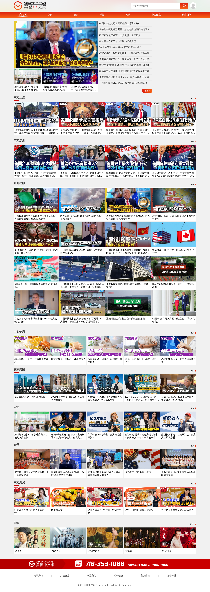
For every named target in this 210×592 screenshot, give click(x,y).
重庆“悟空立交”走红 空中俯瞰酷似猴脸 (125, 318)
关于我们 (38, 575)
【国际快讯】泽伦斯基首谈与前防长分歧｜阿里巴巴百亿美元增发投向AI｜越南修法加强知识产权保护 (128, 253)
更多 (147, 91)
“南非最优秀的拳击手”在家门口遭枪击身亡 (120, 47)
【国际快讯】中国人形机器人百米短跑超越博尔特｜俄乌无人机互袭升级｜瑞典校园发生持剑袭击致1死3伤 (82, 287)
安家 (76, 14)
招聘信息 (118, 575)
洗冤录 (18, 551)
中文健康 (156, 14)
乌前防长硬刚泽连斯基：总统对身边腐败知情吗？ (124, 29)
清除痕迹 (172, 575)
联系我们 (91, 575)
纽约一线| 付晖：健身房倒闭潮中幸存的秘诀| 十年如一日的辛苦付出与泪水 (141, 437)
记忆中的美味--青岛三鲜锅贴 (139, 510)
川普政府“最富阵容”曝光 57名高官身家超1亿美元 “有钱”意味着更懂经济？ (55, 89)
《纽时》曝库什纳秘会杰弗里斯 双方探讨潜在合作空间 (125, 83)
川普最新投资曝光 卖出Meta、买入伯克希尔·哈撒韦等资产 (125, 77)
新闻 (50, 14)
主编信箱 (145, 575)
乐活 (102, 14)
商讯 (128, 14)
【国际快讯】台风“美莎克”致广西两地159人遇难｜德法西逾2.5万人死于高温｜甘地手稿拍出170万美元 (81, 321)
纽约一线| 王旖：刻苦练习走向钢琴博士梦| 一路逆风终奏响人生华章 (67, 437)
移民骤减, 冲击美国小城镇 (138, 472)
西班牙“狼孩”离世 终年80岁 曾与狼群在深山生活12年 (125, 65)
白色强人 (56, 551)
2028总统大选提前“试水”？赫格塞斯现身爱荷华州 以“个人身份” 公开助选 (84, 89)
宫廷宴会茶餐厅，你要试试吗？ (177, 510)
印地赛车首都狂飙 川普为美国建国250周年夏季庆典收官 (125, 71)
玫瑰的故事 (94, 551)
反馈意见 (64, 575)
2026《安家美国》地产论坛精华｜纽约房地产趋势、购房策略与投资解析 (142, 400)
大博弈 (128, 551)
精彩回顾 (186, 14)
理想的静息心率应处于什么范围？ (68, 359)
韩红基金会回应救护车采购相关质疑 (117, 41)
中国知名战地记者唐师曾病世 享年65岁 (119, 23)
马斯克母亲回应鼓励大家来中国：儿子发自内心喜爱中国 (125, 59)
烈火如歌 (166, 551)
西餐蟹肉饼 (57, 510)
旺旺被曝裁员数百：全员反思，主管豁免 (119, 35)
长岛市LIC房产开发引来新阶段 (29, 397)
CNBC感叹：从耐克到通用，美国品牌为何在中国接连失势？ (125, 53)
